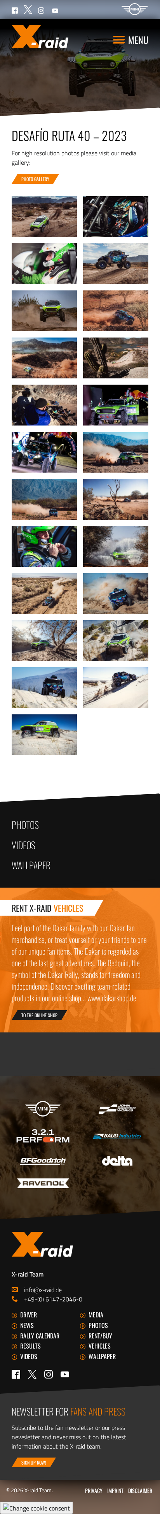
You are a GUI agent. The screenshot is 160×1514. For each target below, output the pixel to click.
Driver (28, 1314)
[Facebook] (16, 1374)
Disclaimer (140, 1490)
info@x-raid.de (43, 1289)
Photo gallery (35, 179)
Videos (23, 845)
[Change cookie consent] (36, 1508)
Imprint (115, 1490)
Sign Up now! (33, 1462)
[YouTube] (65, 1374)
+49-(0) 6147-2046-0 (53, 1299)
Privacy (94, 1490)
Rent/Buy (100, 1335)
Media (96, 1314)
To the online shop (39, 1015)
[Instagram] (48, 1374)
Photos (25, 825)
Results (30, 1345)
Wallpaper (31, 865)
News (27, 1325)
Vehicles (100, 1345)
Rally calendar (39, 1335)
